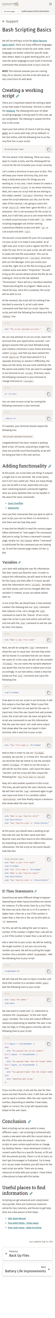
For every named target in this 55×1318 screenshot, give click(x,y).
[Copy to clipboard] (48, 149)
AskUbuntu (13, 508)
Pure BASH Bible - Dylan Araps (23, 1223)
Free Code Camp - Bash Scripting (24, 1227)
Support (12, 21)
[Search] (50, 4)
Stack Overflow (15, 503)
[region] (27, 1063)
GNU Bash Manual (17, 1218)
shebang (10, 110)
